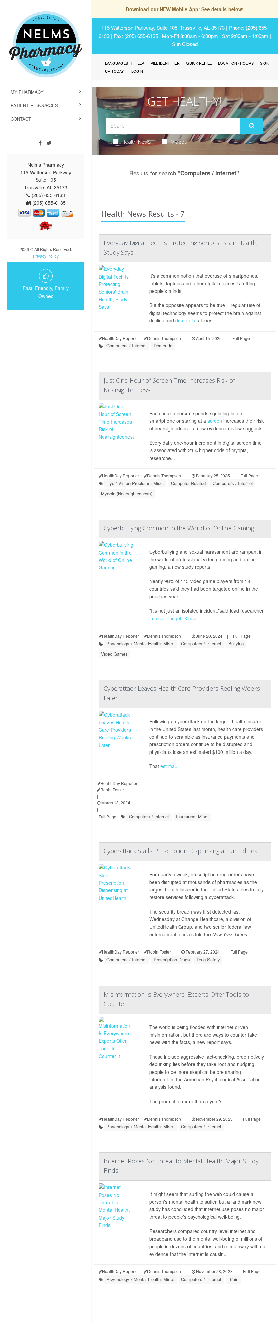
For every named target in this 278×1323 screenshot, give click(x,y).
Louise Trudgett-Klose (172, 618)
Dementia (163, 345)
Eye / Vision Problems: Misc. (135, 483)
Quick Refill (199, 63)
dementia (185, 320)
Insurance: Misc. (192, 816)
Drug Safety (208, 959)
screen (214, 420)
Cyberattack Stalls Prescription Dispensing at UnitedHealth (184, 851)
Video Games (114, 653)
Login (137, 71)
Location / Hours (236, 63)
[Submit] (251, 126)
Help (139, 63)
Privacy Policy (46, 256)
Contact (21, 119)
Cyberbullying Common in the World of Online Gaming (179, 528)
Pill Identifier (165, 63)
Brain (233, 1279)
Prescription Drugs (172, 959)
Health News (136, 141)
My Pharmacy (27, 91)
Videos (179, 141)
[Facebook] (40, 143)
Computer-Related (188, 483)
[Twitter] (49, 143)
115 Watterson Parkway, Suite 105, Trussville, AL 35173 (163, 27)
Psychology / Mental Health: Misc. (140, 643)
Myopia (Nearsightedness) (126, 493)
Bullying (236, 643)
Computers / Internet (126, 345)
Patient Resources (34, 105)
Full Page (241, 338)
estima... (169, 766)
